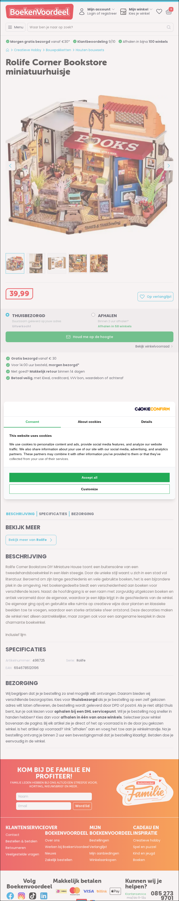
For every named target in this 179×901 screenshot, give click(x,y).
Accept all (89, 477)
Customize (89, 489)
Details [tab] (146, 422)
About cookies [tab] (89, 422)
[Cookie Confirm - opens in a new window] (152, 409)
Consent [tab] (32, 422)
